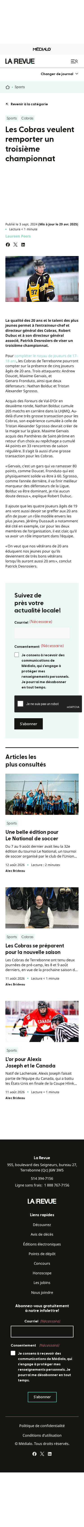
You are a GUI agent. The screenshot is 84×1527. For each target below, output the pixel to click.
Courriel (33, 622)
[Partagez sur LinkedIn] (23, 244)
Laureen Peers (18, 236)
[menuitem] (60, 74)
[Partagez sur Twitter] (15, 244)
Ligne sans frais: (42, 1185)
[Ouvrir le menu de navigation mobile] (75, 61)
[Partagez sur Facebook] (7, 244)
